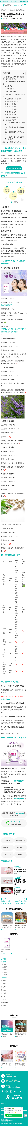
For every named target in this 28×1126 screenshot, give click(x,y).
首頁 (2, 9)
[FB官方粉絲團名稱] (2, 1091)
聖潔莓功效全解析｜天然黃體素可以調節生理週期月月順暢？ (13, 330)
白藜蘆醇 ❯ (20, 854)
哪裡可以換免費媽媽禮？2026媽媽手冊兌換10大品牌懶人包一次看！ (21, 1064)
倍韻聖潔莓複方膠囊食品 (6, 950)
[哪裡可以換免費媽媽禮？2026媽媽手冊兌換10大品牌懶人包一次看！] (21, 1056)
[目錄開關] (24, 73)
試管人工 (5, 964)
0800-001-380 (11, 1076)
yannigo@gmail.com (13, 1087)
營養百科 (7, 9)
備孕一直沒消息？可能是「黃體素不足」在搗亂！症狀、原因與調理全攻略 (20, 926)
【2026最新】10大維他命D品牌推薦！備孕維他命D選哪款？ (6, 926)
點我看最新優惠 (6, 305)
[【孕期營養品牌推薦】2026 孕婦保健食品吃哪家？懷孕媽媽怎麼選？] (21, 1026)
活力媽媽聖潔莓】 (20, 781)
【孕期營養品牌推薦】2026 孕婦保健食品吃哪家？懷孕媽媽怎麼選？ (20, 1034)
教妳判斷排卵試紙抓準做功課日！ (20, 892)
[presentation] (25, 921)
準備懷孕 (14, 9)
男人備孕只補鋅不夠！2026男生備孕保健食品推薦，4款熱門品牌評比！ (7, 1034)
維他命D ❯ (7, 847)
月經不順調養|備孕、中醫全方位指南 (20, 871)
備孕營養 (20, 9)
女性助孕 (17, 867)
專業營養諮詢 (16, 823)
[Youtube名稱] (20, 1091)
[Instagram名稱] (11, 1091)
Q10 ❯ (7, 840)
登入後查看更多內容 (14, 168)
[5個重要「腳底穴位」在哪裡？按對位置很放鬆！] (7, 1056)
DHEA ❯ (7, 854)
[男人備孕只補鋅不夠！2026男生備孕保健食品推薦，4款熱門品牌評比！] (7, 1026)
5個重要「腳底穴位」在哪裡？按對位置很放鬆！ (7, 1064)
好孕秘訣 (5, 972)
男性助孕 (5, 969)
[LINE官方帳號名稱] (7, 1091)
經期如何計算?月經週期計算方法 (20, 882)
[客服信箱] (15, 1091)
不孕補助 (5, 975)
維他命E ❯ (20, 847)
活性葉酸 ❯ (20, 840)
